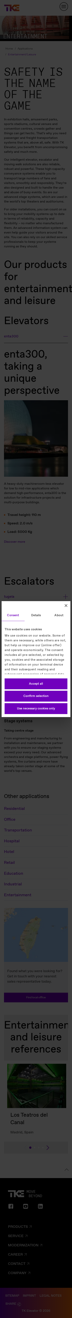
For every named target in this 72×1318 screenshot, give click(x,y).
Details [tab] (36, 615)
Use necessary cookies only (36, 709)
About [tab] (58, 615)
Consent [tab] (13, 615)
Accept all (36, 684)
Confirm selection (36, 696)
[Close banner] (66, 605)
